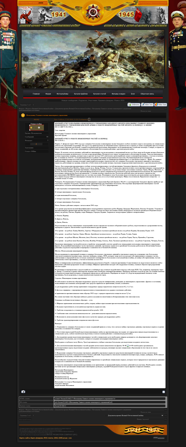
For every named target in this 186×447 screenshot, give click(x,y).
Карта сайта (24, 438)
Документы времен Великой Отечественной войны (73, 108)
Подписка (83, 101)
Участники (92, 101)
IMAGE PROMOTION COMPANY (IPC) (62, 435)
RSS (122, 101)
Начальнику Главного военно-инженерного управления (111, 108)
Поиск (117, 101)
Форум (21, 108)
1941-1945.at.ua (60, 438)
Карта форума (37, 438)
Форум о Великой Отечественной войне (39, 108)
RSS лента (48, 438)
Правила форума (105, 101)
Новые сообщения (69, 101)
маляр (36, 119)
